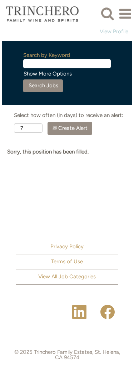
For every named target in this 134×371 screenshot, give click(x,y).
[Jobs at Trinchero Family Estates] (43, 13)
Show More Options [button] (48, 73)
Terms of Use (67, 261)
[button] (125, 14)
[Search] (107, 13)
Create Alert (72, 128)
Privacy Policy (67, 246)
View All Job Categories (67, 276)
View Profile (114, 32)
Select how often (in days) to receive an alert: (68, 115)
